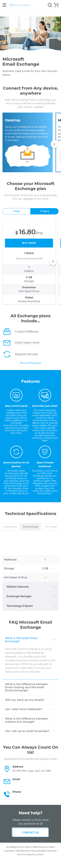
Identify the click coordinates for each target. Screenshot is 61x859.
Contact (40, 854)
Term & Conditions (26, 854)
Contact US (30, 832)
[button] (54, 144)
